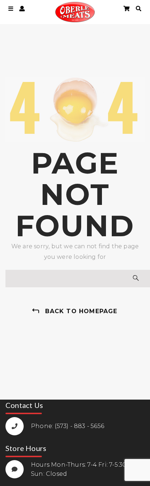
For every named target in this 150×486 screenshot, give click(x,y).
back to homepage (81, 311)
